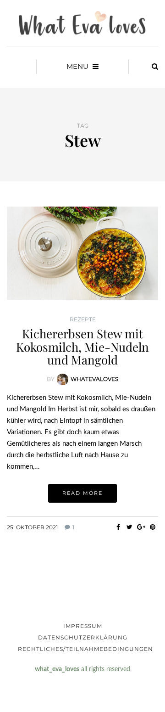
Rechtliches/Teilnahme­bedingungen (85, 648)
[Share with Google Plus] (141, 527)
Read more (82, 493)
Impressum (82, 625)
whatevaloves (94, 378)
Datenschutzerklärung (82, 637)
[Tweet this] (129, 527)
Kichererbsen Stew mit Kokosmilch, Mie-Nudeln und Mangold (82, 346)
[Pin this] (152, 527)
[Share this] (118, 527)
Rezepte (83, 319)
